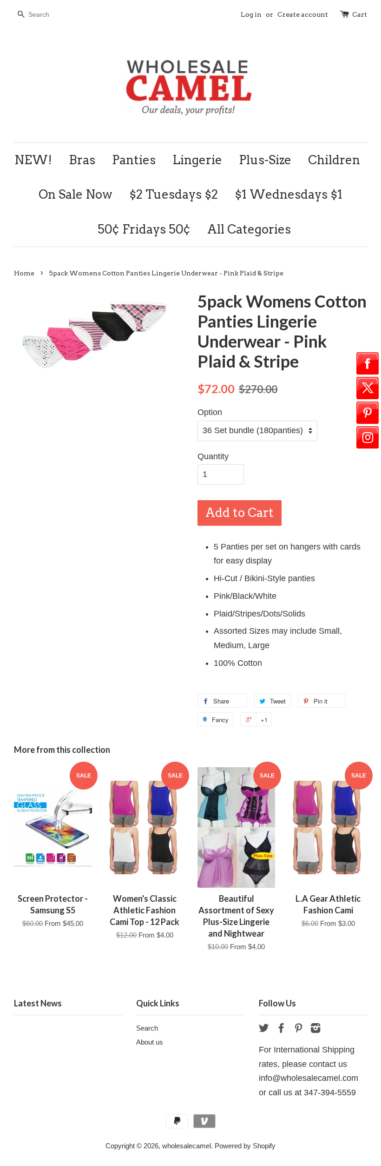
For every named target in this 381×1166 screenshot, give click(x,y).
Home (24, 273)
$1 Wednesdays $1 (288, 194)
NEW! (33, 160)
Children (334, 160)
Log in (251, 14)
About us (149, 1042)
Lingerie (197, 160)
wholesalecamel (186, 1146)
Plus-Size (265, 160)
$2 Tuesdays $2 (173, 194)
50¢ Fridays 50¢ (144, 229)
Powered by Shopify (245, 1146)
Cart (359, 14)
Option (209, 412)
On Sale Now (75, 194)
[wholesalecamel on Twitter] (264, 1029)
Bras (82, 160)
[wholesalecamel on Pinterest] (298, 1029)
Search (147, 1028)
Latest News (38, 1003)
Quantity (213, 456)
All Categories (249, 229)
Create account (302, 14)
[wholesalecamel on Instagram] (315, 1029)
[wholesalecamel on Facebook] (281, 1029)
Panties (134, 160)
